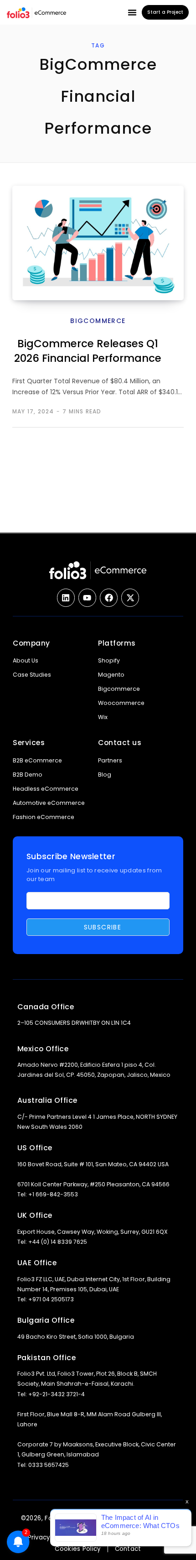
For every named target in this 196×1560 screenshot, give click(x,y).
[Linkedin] (66, 597)
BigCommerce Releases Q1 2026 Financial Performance (87, 350)
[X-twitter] (130, 597)
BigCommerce (97, 320)
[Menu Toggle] (132, 12)
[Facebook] (109, 597)
